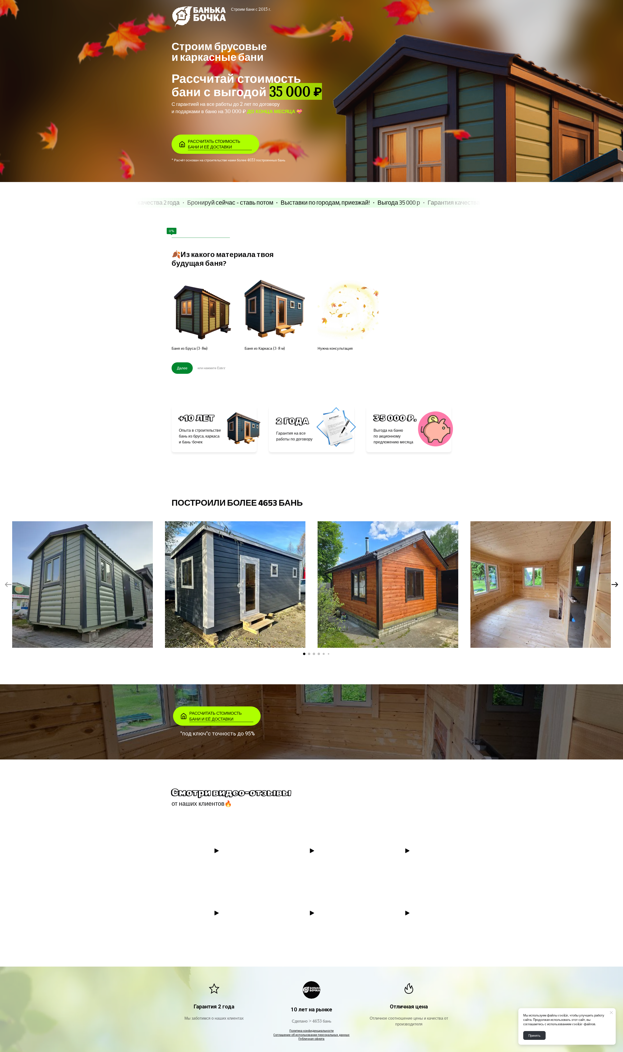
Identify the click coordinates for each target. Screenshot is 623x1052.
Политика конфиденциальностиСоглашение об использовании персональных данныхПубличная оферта (311, 1035)
